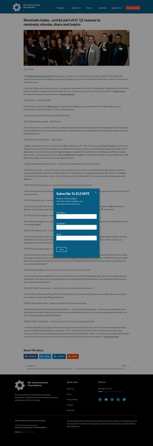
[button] (96, 192)
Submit (61, 249)
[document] (76, 223)
